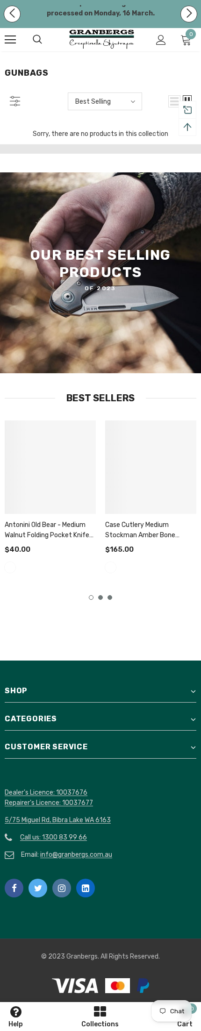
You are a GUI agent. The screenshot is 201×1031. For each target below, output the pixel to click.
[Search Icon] (47, 39)
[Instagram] (61, 888)
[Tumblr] (85, 888)
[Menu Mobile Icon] (10, 39)
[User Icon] (161, 40)
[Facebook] (14, 888)
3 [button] (110, 597)
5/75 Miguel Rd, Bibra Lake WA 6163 (58, 820)
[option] (50, 498)
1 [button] (91, 597)
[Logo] (102, 39)
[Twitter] (38, 888)
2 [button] (100, 597)
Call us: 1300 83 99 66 (53, 837)
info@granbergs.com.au (76, 855)
